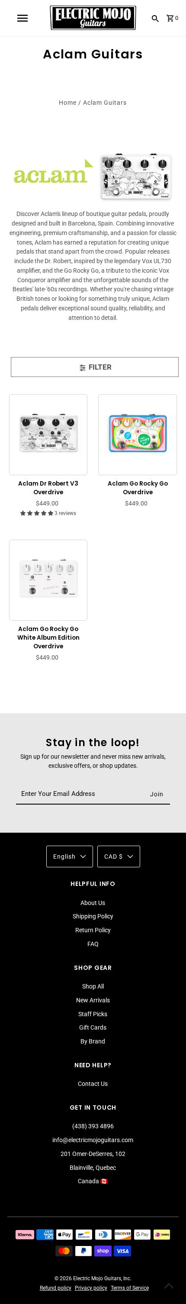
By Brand (92, 1041)
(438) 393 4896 (93, 1126)
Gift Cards (92, 1027)
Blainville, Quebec (93, 1167)
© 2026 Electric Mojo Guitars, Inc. (93, 1278)
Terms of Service (130, 1288)
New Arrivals (93, 1000)
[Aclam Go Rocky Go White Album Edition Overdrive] (48, 578)
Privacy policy (91, 1288)
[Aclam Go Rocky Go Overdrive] (137, 433)
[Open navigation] (22, 18)
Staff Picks (92, 1014)
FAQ (93, 943)
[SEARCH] (155, 18)
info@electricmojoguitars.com (92, 1140)
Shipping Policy (93, 916)
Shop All (93, 986)
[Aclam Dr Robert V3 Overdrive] (48, 433)
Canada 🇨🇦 (93, 1181)
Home (68, 102)
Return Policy (93, 930)
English (64, 856)
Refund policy (55, 1288)
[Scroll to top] (168, 1286)
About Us (92, 902)
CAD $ (113, 856)
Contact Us (93, 1083)
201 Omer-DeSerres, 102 (93, 1153)
